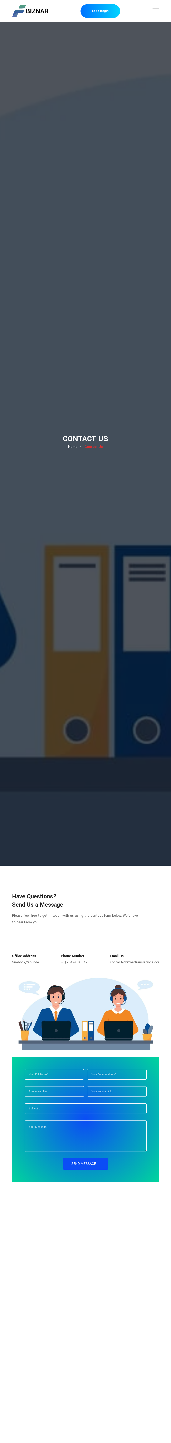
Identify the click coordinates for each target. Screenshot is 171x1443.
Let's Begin (100, 11)
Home (72, 446)
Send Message (84, 1163)
